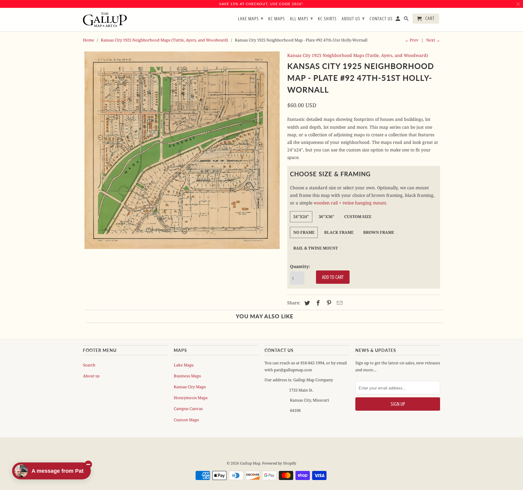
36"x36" (326, 216)
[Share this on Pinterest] (328, 302)
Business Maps (187, 376)
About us (91, 376)
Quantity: (300, 266)
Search (89, 365)
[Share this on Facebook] (317, 302)
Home (88, 40)
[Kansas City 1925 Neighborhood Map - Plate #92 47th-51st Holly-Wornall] (182, 150)
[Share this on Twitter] (306, 302)
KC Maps (276, 19)
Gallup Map (250, 463)
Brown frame (378, 232)
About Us (353, 18)
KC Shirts (327, 19)
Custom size (357, 216)
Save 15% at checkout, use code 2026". (261, 4)
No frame (303, 232)
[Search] (407, 20)
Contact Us (381, 19)
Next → (433, 40)
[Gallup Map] (105, 19)
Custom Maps (186, 419)
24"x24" (301, 216)
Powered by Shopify (279, 463)
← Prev (412, 40)
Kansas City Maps (190, 386)
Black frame (339, 232)
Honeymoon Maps (191, 397)
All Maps (301, 18)
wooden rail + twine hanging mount (350, 203)
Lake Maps (184, 365)
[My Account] (398, 20)
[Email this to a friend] (339, 302)
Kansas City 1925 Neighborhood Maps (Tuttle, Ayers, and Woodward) (164, 40)
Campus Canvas (188, 408)
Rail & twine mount (315, 248)
